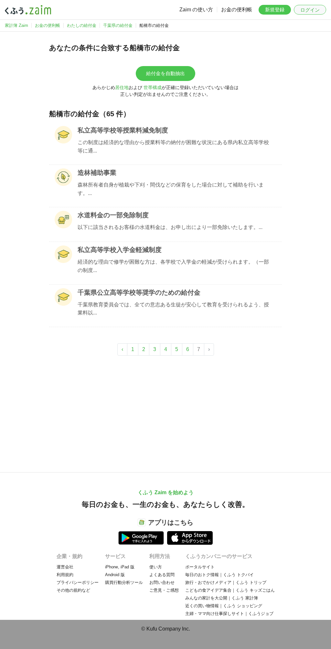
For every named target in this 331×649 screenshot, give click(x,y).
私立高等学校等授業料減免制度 (123, 130)
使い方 (155, 566)
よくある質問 (162, 574)
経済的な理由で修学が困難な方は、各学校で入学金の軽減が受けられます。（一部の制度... (173, 266)
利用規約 (65, 574)
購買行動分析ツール (124, 582)
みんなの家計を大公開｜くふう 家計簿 (221, 598)
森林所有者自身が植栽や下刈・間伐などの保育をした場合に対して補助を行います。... (171, 189)
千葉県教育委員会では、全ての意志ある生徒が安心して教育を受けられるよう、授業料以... (173, 309)
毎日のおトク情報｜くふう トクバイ (219, 574)
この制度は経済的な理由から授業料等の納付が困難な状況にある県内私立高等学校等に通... (173, 147)
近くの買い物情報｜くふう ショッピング (223, 605)
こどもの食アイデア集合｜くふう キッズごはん (230, 590)
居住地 (122, 87)
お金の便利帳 (236, 9)
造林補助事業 (97, 172)
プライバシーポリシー (78, 582)
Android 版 (115, 574)
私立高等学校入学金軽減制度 (120, 249)
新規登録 (274, 9)
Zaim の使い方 (196, 9)
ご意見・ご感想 (164, 590)
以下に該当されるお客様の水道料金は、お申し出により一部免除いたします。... (170, 227)
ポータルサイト (200, 566)
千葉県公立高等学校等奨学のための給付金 (139, 292)
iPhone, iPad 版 (119, 566)
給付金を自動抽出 (165, 73)
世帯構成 (153, 87)
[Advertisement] (165, 410)
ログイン (310, 10)
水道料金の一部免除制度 (113, 215)
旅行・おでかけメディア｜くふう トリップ (225, 582)
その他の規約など (73, 590)
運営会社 (65, 566)
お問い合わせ (162, 582)
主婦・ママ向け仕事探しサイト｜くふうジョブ (229, 613)
